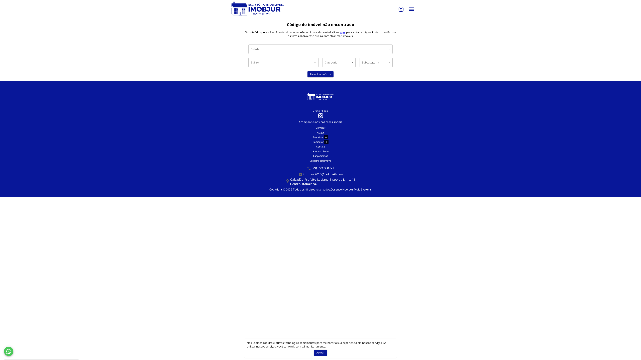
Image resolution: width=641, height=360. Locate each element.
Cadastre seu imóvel (320, 160)
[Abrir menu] (411, 9)
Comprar (320, 127)
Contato (320, 146)
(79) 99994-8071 (322, 168)
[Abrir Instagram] (401, 9)
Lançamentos (320, 156)
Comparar (320, 142)
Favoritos (320, 137)
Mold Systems (363, 189)
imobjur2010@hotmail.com (323, 174)
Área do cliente (320, 151)
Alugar (320, 132)
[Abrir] (389, 49)
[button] (339, 62)
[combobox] (320, 49)
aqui (342, 32)
